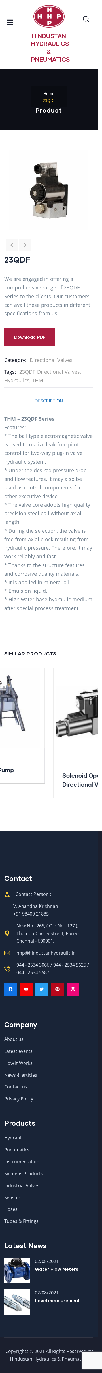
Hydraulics (16, 380)
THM (37, 380)
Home (48, 93)
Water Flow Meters (56, 1269)
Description (49, 401)
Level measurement (57, 1300)
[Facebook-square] (10, 989)
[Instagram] (73, 989)
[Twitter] (41, 989)
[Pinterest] (57, 989)
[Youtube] (26, 989)
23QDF (27, 371)
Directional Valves (51, 360)
